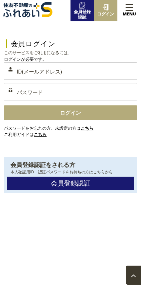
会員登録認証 (70, 183)
